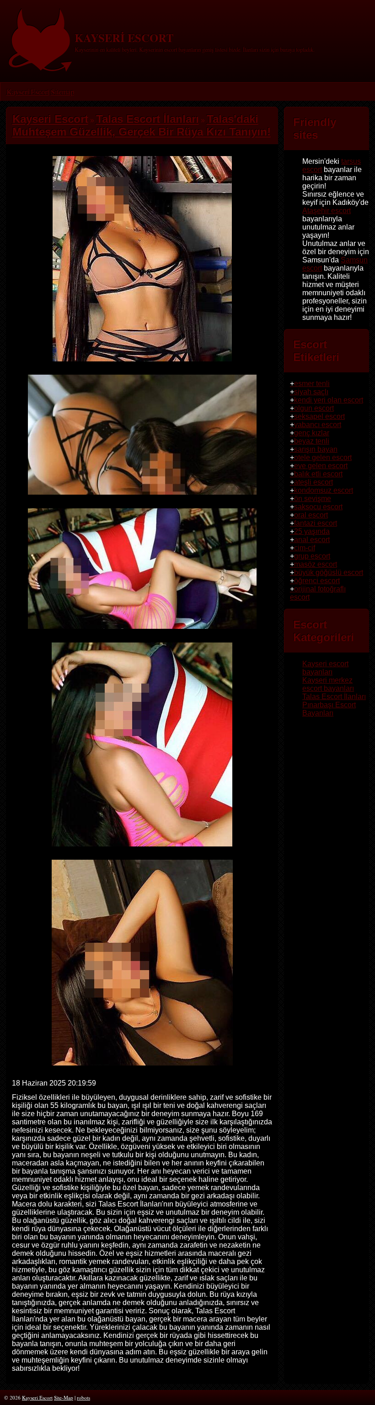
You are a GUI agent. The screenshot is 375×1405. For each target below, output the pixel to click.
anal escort (312, 539)
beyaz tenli (311, 441)
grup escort (312, 556)
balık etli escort (318, 474)
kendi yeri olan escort (328, 400)
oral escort (311, 515)
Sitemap (62, 91)
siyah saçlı (311, 392)
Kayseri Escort (27, 91)
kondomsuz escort (323, 490)
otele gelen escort (323, 457)
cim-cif (304, 548)
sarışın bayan (316, 449)
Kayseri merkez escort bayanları (328, 684)
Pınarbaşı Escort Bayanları (329, 709)
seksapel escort (319, 416)
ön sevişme (312, 498)
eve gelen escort (321, 466)
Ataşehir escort (326, 210)
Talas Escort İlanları (334, 696)
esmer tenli (312, 383)
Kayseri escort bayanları (325, 668)
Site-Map (63, 1397)
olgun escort (314, 408)
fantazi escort (315, 523)
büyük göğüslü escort (328, 572)
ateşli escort (313, 482)
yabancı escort (317, 424)
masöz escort (315, 564)
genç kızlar (311, 433)
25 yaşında (312, 531)
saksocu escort (318, 507)
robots (83, 1397)
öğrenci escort (317, 581)
